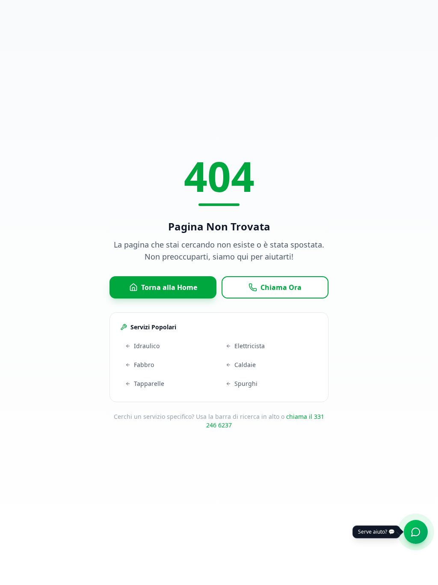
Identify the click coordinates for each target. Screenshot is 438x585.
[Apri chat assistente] (416, 532)
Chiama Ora (281, 287)
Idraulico (147, 346)
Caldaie (245, 365)
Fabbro (144, 365)
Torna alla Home (169, 287)
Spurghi (245, 383)
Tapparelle (149, 383)
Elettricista (249, 346)
